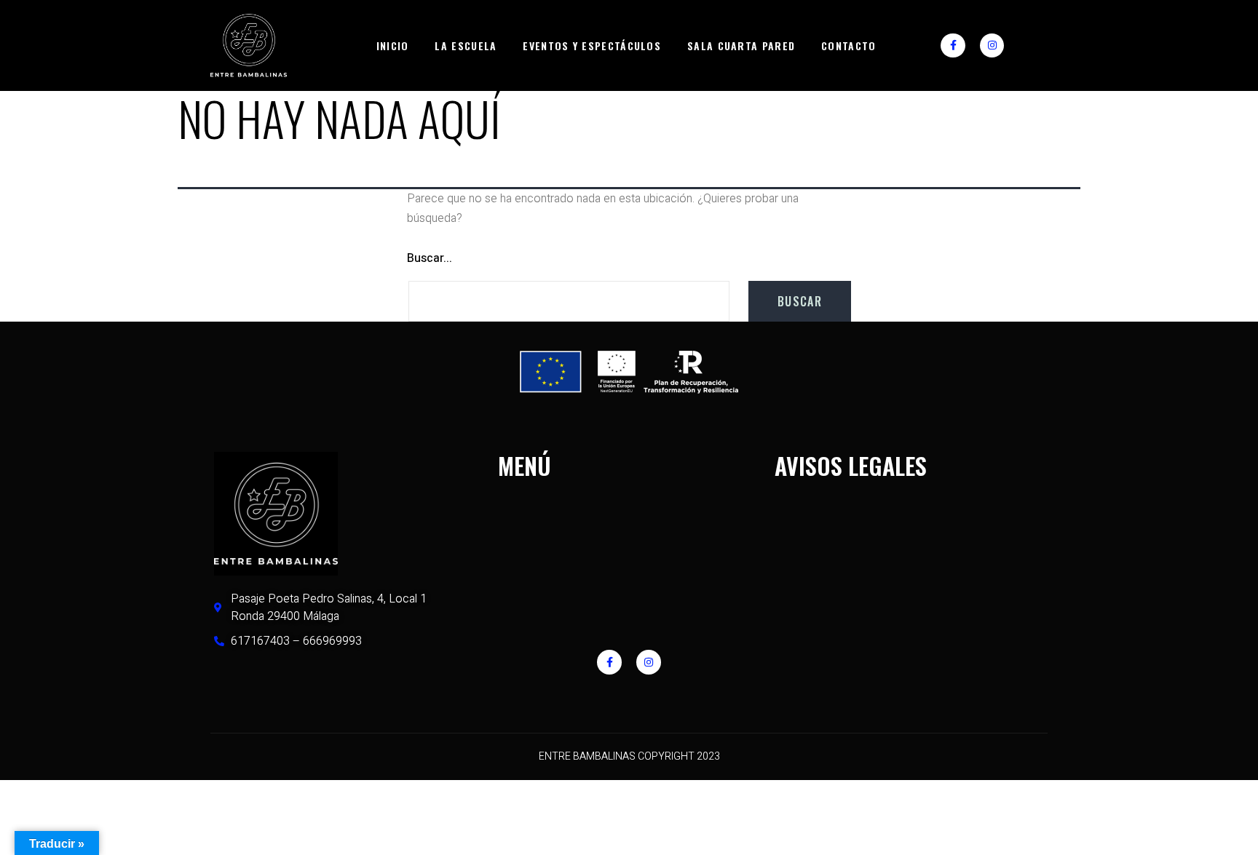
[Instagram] (992, 45)
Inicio (392, 45)
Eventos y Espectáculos (592, 45)
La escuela (466, 45)
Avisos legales (851, 465)
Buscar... (429, 258)
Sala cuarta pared (741, 45)
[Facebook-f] (953, 45)
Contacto (848, 45)
